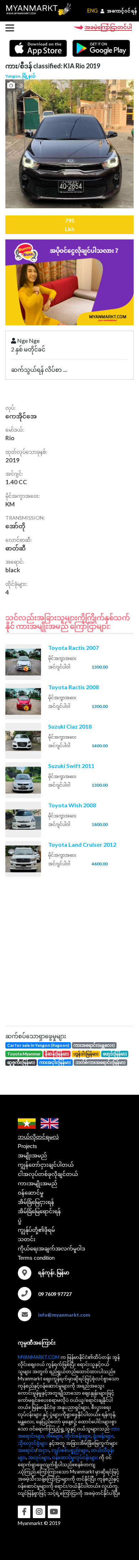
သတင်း (26, 1239)
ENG (92, 11)
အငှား (43, 1450)
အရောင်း (27, 1450)
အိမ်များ (54, 1436)
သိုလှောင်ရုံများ (33, 1443)
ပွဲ (19, 1221)
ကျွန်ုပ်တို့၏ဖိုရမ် (36, 1230)
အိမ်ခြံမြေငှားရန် (36, 1202)
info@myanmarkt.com (64, 1315)
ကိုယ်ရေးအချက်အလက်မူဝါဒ (51, 1248)
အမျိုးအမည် (32, 1155)
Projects (27, 1146)
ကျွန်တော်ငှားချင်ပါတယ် (46, 1165)
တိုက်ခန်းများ (78, 1436)
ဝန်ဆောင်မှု (30, 1193)
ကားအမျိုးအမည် (37, 1183)
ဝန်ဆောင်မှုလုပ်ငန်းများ (75, 1457)
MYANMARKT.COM (39, 1357)
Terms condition (36, 1258)
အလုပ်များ (39, 1457)
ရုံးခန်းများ (103, 1436)
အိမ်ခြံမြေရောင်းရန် (39, 1211)
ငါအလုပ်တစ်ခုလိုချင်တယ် (48, 1174)
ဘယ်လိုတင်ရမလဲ (38, 1137)
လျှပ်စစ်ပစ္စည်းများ (70, 1450)
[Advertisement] (69, 950)
